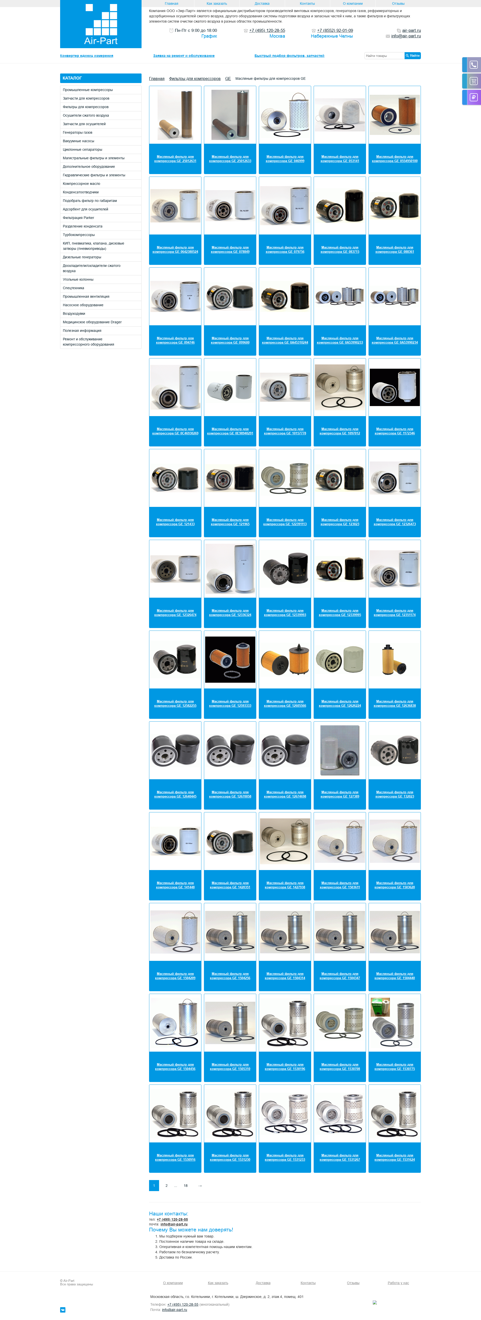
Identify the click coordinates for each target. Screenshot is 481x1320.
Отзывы (398, 4)
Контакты (307, 4)
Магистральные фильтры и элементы (94, 158)
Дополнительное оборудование (89, 167)
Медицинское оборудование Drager (92, 322)
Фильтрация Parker (78, 218)
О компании (353, 4)
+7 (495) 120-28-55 (172, 1219)
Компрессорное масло (81, 184)
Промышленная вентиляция (86, 296)
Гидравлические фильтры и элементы (94, 175)
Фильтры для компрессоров (85, 107)
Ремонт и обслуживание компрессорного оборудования (88, 341)
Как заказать (217, 4)
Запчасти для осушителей (84, 124)
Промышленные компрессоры (88, 90)
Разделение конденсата (82, 226)
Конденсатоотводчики (81, 192)
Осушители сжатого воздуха (86, 115)
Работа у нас (398, 1283)
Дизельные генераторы (82, 257)
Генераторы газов (77, 132)
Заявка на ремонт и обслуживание (184, 56)
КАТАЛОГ (72, 78)
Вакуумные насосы (78, 141)
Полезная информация (82, 331)
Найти (415, 55)
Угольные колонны (78, 279)
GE (228, 78)
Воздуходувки (74, 314)
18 (186, 1186)
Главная (171, 4)
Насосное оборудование (83, 305)
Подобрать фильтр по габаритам (90, 201)
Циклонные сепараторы (82, 149)
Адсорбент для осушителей (85, 209)
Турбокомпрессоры (79, 235)
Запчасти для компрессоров (86, 98)
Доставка (262, 4)
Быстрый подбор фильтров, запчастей (289, 56)
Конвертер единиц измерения (86, 56)
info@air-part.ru (174, 1224)
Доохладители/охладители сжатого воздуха (92, 268)
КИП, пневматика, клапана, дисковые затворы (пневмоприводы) (93, 246)
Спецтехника (73, 288)
